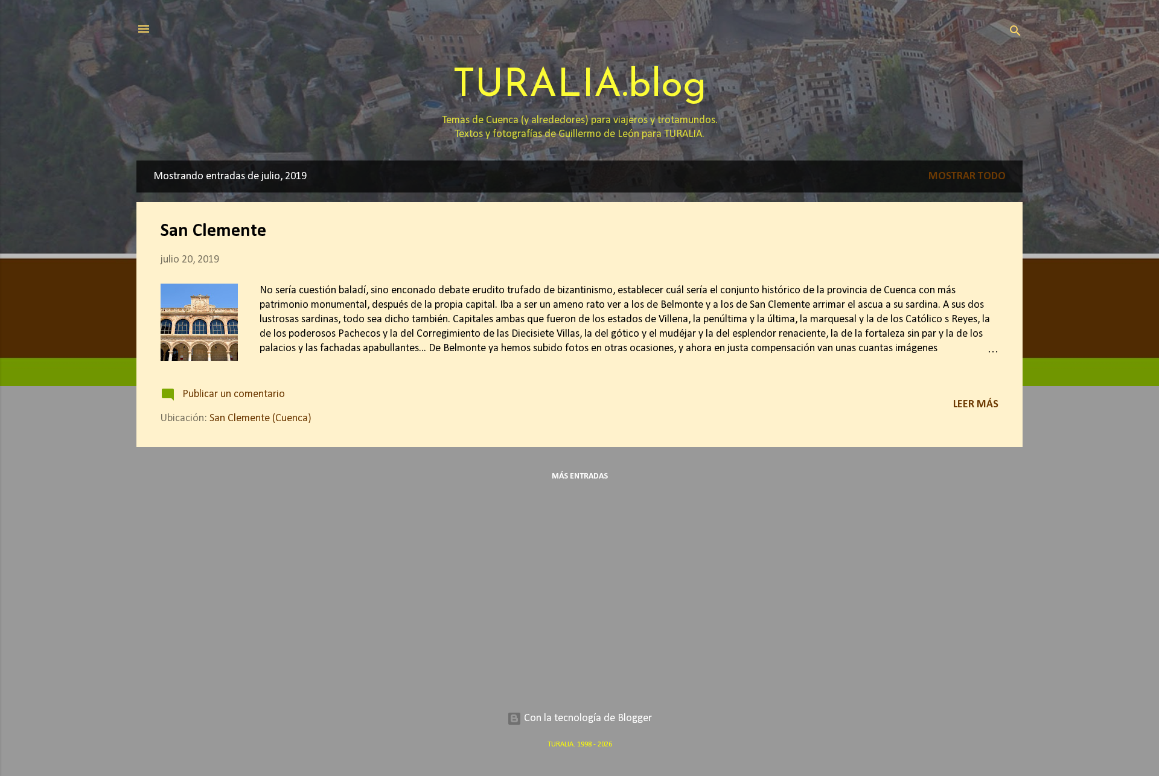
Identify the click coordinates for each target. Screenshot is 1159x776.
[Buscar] (1015, 32)
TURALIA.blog (579, 86)
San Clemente (213, 231)
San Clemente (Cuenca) (260, 418)
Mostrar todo (967, 176)
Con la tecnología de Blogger (587, 718)
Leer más (975, 404)
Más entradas (580, 476)
